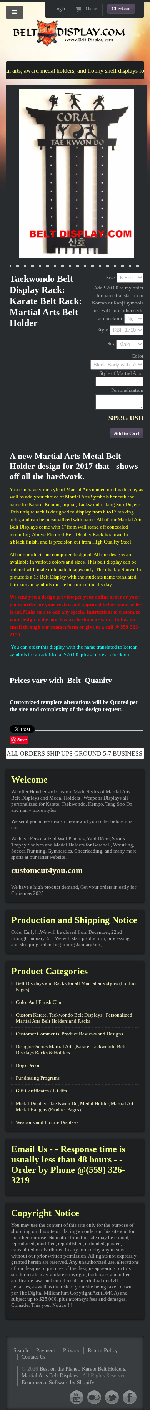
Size (110, 277)
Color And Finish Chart (40, 1002)
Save (22, 740)
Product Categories (49, 971)
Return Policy (103, 1350)
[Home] (69, 40)
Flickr (94, 1397)
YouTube (76, 1397)
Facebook (130, 1397)
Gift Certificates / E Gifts (41, 1091)
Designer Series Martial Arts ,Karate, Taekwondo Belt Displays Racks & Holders (71, 1049)
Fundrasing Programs (38, 1078)
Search (20, 1350)
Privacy (71, 1350)
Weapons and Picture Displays (47, 1122)
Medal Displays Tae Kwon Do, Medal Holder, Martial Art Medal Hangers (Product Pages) (74, 1106)
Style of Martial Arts (120, 373)
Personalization (127, 390)
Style (102, 330)
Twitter (112, 1397)
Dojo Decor (28, 1065)
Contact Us (33, 1357)
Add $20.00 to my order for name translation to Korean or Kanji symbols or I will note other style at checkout (117, 303)
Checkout (121, 9)
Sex (111, 344)
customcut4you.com (47, 870)
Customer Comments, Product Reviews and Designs (69, 1034)
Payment (45, 1350)
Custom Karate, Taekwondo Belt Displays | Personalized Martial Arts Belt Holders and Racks (74, 1018)
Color (137, 356)
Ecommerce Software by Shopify (58, 1382)
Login (59, 9)
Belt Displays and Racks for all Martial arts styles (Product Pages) (76, 986)
